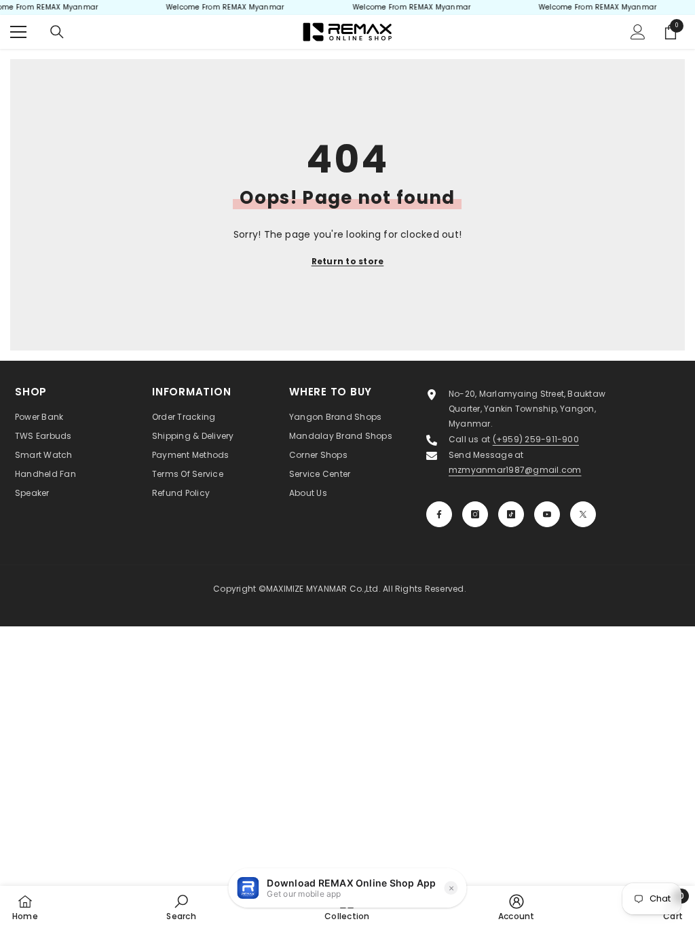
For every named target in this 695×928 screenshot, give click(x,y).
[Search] (57, 32)
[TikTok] (511, 514)
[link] (181, 907)
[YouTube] (547, 514)
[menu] (18, 32)
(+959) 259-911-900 (536, 439)
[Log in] (638, 31)
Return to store (348, 261)
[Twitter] (583, 514)
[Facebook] (439, 514)
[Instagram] (475, 514)
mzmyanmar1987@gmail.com (515, 470)
